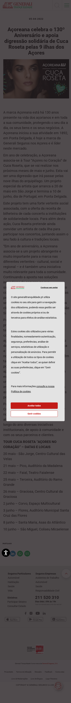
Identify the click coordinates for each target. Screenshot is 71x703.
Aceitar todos (34, 405)
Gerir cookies (34, 413)
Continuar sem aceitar (49, 287)
